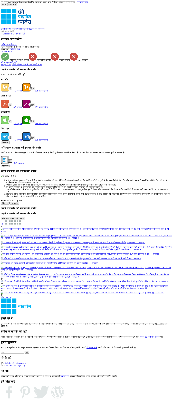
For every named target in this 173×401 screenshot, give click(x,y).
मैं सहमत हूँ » (14, 203)
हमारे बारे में (35, 29)
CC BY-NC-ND (7, 51)
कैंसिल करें (5, 142)
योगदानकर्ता (19, 29)
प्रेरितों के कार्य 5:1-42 (9, 44)
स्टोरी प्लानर (37, 64)
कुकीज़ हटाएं (12, 5)
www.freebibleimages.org (14, 365)
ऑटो (2, 224)
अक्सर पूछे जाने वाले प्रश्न (149, 337)
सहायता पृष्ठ (64, 376)
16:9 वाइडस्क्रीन (41, 91)
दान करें (41, 29)
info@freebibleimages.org (15, 363)
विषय (8, 34)
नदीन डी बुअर (15, 49)
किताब (3, 34)
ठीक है (4, 5)
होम (2, 29)
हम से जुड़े (27, 29)
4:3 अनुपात (18, 91)
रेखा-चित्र (11, 29)
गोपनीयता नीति (82, 2)
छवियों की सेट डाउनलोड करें (22, 64)
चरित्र (12, 34)
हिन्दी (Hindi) (19, 163)
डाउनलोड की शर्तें (8, 62)
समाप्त (22, 218)
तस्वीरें (6, 29)
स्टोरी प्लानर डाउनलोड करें (10, 218)
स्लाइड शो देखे (6, 64)
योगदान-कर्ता (20, 34)
